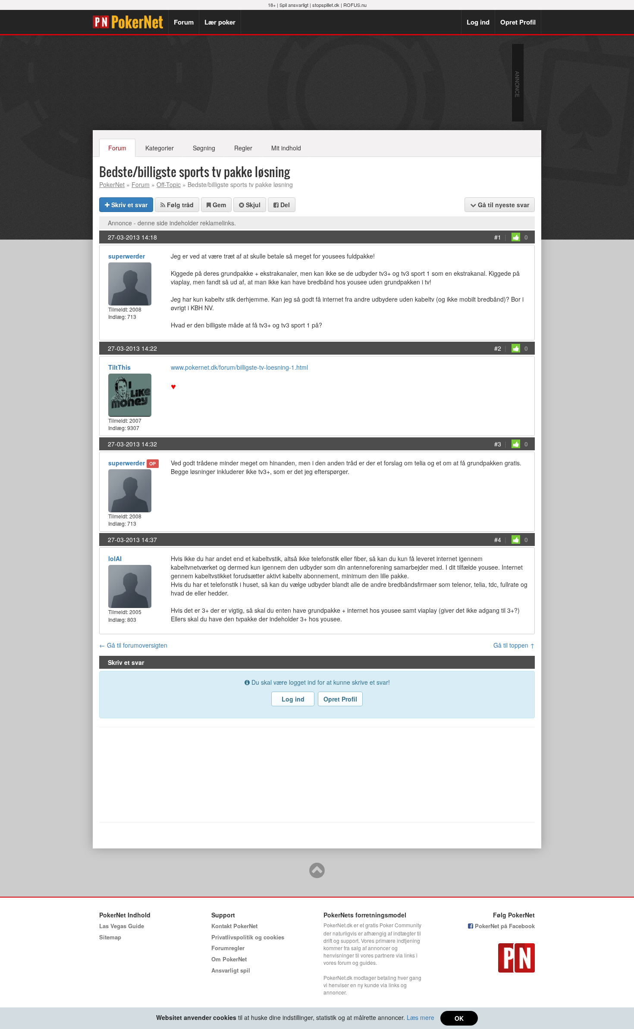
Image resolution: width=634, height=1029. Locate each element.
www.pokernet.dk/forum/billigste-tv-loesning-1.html (239, 367)
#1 (497, 237)
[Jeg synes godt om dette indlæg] (516, 237)
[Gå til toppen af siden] (317, 874)
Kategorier (159, 147)
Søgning (204, 147)
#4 (497, 539)
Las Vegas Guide (121, 926)
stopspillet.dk (325, 4)
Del (284, 204)
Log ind (478, 22)
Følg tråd (179, 204)
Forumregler (228, 948)
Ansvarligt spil (230, 970)
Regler (243, 147)
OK (459, 1018)
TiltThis (119, 367)
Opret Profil (518, 22)
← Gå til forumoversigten (133, 645)
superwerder (126, 256)
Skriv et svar (129, 204)
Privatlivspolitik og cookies (247, 937)
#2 (497, 348)
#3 (497, 444)
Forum (184, 22)
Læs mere (420, 1017)
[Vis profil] (129, 283)
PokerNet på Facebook (504, 926)
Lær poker (219, 22)
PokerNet (130, 22)
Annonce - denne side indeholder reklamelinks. (172, 222)
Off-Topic (169, 184)
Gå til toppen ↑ (514, 645)
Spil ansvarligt (293, 4)
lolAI (115, 558)
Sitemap (110, 937)
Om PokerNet (229, 959)
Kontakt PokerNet (234, 926)
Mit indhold (286, 147)
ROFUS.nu (355, 4)
